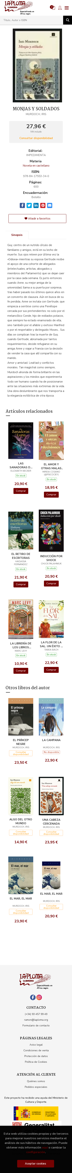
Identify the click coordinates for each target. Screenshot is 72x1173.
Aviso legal (36, 1044)
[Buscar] (67, 20)
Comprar (21, 491)
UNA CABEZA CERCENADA (51, 821)
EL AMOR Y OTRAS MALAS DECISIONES (51, 466)
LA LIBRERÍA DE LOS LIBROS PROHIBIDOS (20, 645)
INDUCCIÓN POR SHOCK (51, 558)
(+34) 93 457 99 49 (36, 1014)
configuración (35, 1152)
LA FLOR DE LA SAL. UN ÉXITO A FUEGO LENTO (51, 644)
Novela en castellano (36, 165)
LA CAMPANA (51, 740)
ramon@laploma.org (36, 1020)
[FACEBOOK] (33, 997)
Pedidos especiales (36, 1087)
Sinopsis (17, 235)
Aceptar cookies (35, 1163)
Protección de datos (36, 1056)
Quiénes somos (36, 1081)
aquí (45, 1147)
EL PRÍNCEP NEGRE (21, 742)
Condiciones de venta (36, 1050)
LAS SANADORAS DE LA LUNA (21, 465)
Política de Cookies (36, 1062)
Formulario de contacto (36, 1025)
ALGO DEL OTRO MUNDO (20, 821)
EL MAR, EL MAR (21, 898)
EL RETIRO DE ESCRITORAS (20, 556)
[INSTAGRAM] (39, 997)
